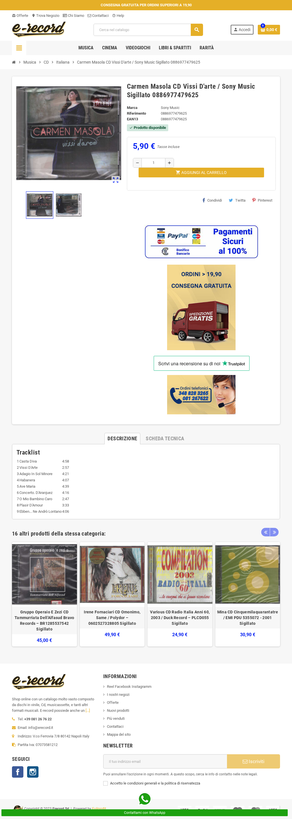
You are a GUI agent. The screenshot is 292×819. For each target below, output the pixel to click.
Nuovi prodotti (118, 710)
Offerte (20, 15)
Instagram (32, 772)
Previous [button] (265, 532)
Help (118, 15)
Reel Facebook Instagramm (129, 686)
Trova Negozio (45, 15)
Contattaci (100, 15)
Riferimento (136, 113)
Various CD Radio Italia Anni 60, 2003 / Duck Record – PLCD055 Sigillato (180, 618)
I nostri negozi (118, 694)
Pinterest (265, 200)
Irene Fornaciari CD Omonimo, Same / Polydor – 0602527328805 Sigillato (112, 618)
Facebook (17, 772)
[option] (44, 594)
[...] (88, 710)
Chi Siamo (75, 15)
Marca (132, 108)
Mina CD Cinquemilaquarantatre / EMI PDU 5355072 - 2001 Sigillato (247, 618)
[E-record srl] (39, 29)
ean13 (132, 119)
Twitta (240, 200)
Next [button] (274, 532)
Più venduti (116, 718)
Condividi (214, 200)
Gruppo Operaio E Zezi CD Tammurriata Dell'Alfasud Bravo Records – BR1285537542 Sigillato (44, 620)
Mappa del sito (119, 734)
